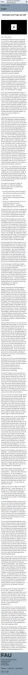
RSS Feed (5, 672)
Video (7, 37)
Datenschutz (11, 668)
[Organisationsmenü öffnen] (2, 2)
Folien (10, 37)
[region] (14, 27)
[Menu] (26, 2)
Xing (8, 672)
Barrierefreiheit (19, 668)
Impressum (4, 668)
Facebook (2, 672)
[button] (14, 27)
